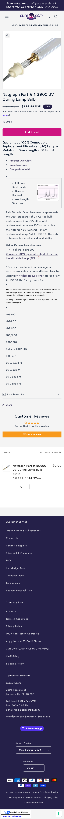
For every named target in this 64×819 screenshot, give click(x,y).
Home (14, 25)
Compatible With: (20, 169)
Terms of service (33, 797)
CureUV (18, 792)
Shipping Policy (15, 663)
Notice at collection (12, 816)
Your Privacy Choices (19, 812)
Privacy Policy (14, 626)
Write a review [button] (32, 434)
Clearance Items (15, 575)
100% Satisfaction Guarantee (22, 633)
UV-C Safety (13, 656)
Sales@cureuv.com (29, 709)
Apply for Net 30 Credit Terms (23, 641)
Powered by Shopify (32, 792)
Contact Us (12, 538)
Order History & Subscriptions (23, 530)
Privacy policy (15, 797)
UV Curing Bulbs (48, 25)
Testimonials (13, 583)
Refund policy (51, 792)
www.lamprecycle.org (29, 275)
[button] (7, 16)
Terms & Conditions (17, 618)
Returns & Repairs (16, 545)
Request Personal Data (19, 590)
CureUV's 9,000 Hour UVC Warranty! (27, 648)
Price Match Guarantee (19, 553)
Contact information (34, 802)
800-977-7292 (27, 701)
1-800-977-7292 (46, 7)
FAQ (8, 560)
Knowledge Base (15, 568)
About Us (11, 611)
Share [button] (9, 405)
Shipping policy (51, 797)
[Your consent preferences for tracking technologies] (59, 814)
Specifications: (19, 165)
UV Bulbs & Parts (28, 25)
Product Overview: (21, 160)
